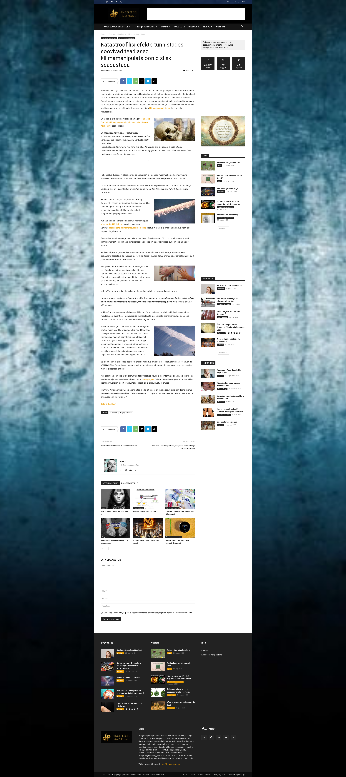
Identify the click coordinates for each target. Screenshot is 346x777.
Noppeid (207, 26)
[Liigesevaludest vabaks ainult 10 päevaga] (107, 707)
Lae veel (222, 228)
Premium (220, 26)
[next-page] (107, 548)
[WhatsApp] (135, 81)
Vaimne (164, 26)
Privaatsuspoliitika (205, 774)
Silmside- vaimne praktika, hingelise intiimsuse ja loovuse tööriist (173, 447)
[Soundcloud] (116, 2)
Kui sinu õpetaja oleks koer (229, 162)
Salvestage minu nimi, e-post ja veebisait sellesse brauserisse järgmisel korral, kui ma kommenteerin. (148, 613)
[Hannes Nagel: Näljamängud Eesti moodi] (148, 528)
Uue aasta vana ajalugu (227, 422)
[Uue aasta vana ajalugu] (208, 425)
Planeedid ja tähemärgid (228, 188)
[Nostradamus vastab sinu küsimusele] (208, 342)
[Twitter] (121, 2)
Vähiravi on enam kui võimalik (144, 511)
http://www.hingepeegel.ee (129, 465)
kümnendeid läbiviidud (111, 224)
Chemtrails (113, 413)
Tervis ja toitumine (144, 26)
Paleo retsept (222, 389)
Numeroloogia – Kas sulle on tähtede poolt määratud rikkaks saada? (129, 666)
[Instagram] (107, 2)
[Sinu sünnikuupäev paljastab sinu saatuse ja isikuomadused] (107, 694)
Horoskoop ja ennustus (115, 26)
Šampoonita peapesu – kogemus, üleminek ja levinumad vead (231, 327)
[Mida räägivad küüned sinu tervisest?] (208, 315)
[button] (242, 27)
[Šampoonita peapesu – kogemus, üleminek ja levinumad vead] (208, 328)
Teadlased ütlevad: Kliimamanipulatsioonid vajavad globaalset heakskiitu (125, 122)
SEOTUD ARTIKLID (110, 483)
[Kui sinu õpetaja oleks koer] (208, 165)
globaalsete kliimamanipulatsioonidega (127, 227)
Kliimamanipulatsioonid (126, 38)
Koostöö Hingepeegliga (211, 654)
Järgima (223, 58)
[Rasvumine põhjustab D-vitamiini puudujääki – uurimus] (208, 412)
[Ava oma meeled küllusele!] (107, 681)
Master (108, 70)
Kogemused (222, 333)
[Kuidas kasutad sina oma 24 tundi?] (208, 178)
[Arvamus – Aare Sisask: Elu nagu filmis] (208, 373)
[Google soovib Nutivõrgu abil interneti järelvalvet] (180, 528)
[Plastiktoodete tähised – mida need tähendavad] (180, 499)
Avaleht (104, 34)
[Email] (141, 81)
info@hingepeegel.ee (170, 764)
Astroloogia (171, 695)
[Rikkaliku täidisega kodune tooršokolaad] (208, 386)
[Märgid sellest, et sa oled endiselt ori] (115, 499)
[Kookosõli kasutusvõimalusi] (208, 289)
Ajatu (103, 508)
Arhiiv (185, 774)
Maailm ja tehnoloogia (186, 26)
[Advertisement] (196, 14)
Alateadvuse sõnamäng (227, 215)
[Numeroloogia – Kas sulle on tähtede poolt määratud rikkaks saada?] (107, 666)
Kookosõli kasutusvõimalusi (229, 285)
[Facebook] (103, 2)
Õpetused (171, 708)
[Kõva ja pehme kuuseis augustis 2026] (158, 705)
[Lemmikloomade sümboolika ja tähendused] (208, 399)
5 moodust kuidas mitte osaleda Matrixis (119, 445)
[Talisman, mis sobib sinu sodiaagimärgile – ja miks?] (158, 692)
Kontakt (204, 650)
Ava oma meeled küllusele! (128, 677)
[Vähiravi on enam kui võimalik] (148, 499)
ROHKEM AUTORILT (129, 483)
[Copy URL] (154, 81)
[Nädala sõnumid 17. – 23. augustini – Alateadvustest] (208, 204)
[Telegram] (148, 81)
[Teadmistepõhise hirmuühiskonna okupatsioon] (115, 528)
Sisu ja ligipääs (219, 774)
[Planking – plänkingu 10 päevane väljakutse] (208, 302)
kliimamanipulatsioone (160, 108)
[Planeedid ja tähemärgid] (208, 191)
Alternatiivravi (138, 508)
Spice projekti (147, 379)
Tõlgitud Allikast (108, 404)
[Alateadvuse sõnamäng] (208, 218)
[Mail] (112, 2)
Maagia (220, 345)
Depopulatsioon (126, 413)
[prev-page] (102, 548)
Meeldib (208, 58)
